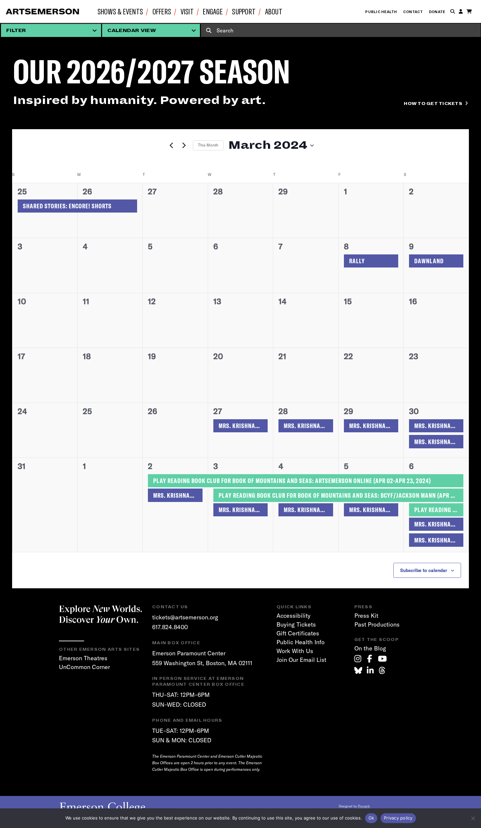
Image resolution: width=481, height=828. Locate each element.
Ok (371, 817)
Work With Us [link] (294, 651)
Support (244, 11)
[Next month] (184, 145)
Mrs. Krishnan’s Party (243, 426)
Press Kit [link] (366, 615)
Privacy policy (398, 817)
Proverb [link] (364, 806)
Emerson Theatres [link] (83, 658)
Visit (187, 11)
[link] (357, 659)
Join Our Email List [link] (301, 660)
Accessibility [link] (293, 615)
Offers (161, 11)
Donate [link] (437, 12)
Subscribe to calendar (423, 570)
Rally (357, 261)
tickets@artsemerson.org (185, 617)
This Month (208, 145)
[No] (473, 818)
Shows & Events (120, 11)
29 (348, 411)
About (273, 11)
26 (87, 191)
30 (414, 411)
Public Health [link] (381, 12)
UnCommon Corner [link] (84, 667)
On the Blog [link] (370, 648)
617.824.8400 (170, 627)
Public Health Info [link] (300, 642)
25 (22, 191)
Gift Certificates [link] (297, 633)
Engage (213, 11)
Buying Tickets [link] (296, 624)
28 (283, 411)
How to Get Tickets (433, 103)
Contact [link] (413, 12)
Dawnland (429, 261)
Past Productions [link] (377, 624)
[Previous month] (171, 145)
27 (217, 411)
